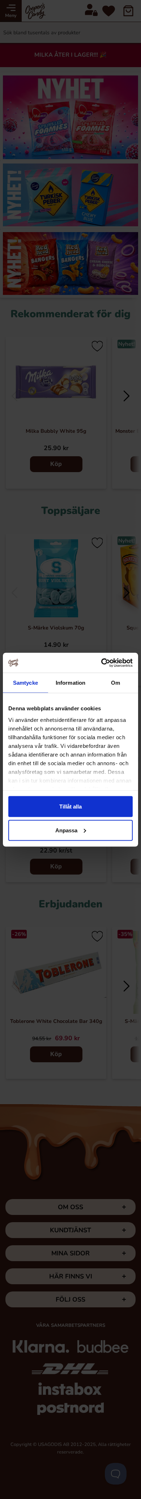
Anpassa (66, 830)
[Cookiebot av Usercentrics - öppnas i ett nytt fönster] (101, 662)
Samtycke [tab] (25, 683)
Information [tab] (70, 683)
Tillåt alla (70, 806)
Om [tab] (115, 683)
